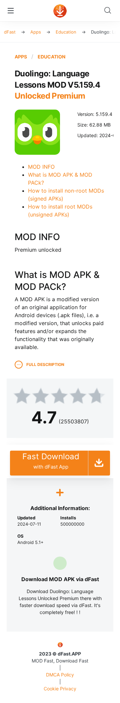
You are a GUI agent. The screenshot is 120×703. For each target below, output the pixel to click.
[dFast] (60, 12)
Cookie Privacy (60, 688)
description (45, 364)
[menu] (11, 11)
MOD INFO (41, 166)
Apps (21, 56)
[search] (109, 11)
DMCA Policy (60, 674)
